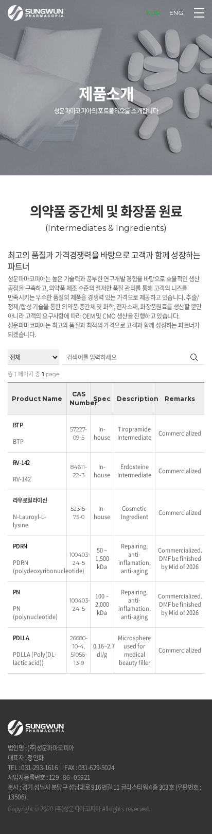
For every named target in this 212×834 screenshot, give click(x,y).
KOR (153, 12)
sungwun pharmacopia (35, 13)
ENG (176, 12)
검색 (194, 356)
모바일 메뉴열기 (199, 13)
